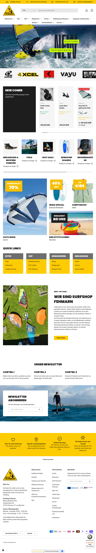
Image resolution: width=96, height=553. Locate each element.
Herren (77, 261)
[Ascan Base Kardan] (65, 94)
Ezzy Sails (48, 157)
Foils (29, 157)
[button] (92, 10)
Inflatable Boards (34, 261)
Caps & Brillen (79, 269)
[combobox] (49, 10)
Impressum (56, 517)
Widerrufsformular (38, 485)
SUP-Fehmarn (56, 481)
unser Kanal (61, 338)
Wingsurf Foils (56, 269)
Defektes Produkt (37, 473)
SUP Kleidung (33, 269)
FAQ (33, 500)
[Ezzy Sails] (48, 146)
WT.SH (54, 502)
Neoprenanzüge (85, 159)
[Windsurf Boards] (66, 146)
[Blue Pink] (85, 113)
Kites (7, 261)
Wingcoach (56, 498)
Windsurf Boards (66, 159)
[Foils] (29, 146)
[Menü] (93, 534)
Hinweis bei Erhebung (38, 551)
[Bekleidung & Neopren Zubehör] (10, 146)
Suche (54, 473)
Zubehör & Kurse (10, 269)
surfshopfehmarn (11, 542)
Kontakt (34, 477)
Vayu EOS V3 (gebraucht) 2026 (84, 107)
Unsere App (56, 494)
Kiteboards (8, 265)
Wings (54, 261)
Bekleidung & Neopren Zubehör (10, 160)
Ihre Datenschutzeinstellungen (52, 551)
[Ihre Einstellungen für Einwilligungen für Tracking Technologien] (3, 550)
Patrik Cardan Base (45, 107)
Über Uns (55, 491)
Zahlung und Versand (39, 481)
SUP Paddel (32, 265)
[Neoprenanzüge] (85, 146)
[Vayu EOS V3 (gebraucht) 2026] (85, 94)
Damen (77, 265)
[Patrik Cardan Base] (46, 94)
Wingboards (56, 265)
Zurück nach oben (48, 459)
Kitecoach (55, 477)
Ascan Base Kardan (63, 107)
